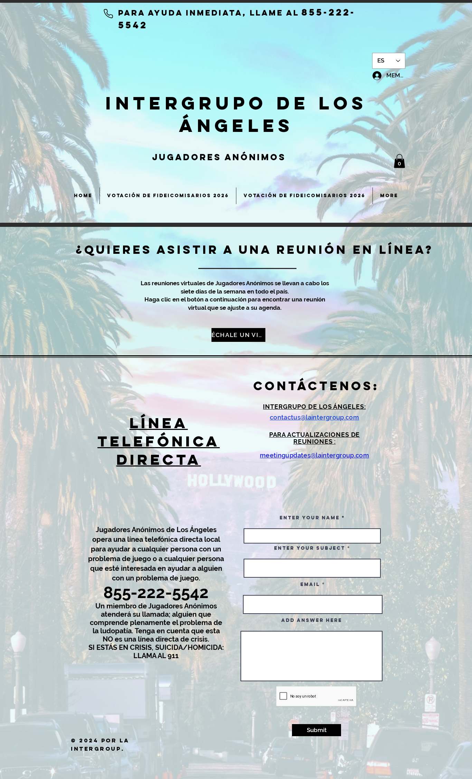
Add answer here (311, 620)
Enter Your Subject (309, 548)
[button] (399, 161)
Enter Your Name (311, 518)
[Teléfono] (108, 13)
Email (310, 585)
